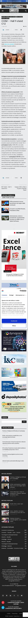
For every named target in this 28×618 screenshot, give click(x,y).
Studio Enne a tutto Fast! (16, 503)
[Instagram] (2, 595)
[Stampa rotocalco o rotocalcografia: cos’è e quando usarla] (5, 520)
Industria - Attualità (5, 18)
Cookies (8, 613)
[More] (21, 29)
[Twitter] (17, 595)
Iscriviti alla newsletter (16, 602)
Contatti (20, 613)
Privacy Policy (14, 613)
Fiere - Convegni (19, 16)
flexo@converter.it (9, 585)
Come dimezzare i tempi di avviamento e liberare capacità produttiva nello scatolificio (14, 442)
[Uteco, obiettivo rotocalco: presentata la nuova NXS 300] (5, 513)
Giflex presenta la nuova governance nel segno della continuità (17, 203)
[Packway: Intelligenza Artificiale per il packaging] (5, 479)
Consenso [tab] (4, 295)
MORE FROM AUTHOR (8, 197)
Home (2, 14)
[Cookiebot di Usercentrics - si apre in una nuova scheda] (20, 291)
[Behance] (6, 595)
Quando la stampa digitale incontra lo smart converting (12, 455)
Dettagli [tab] (11, 295)
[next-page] (15, 225)
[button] (2, 11)
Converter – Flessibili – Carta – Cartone (14, 14)
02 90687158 (15, 584)
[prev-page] (13, 225)
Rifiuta (14, 325)
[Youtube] (21, 595)
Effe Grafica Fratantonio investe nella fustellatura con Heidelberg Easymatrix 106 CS (14, 448)
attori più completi (9, 44)
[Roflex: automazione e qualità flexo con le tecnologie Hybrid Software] (5, 486)
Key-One (21, 616)
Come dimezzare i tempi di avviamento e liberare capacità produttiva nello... (18, 493)
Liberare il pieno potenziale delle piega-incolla (13, 460)
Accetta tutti (14, 320)
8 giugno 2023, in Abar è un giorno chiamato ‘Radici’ (21, 188)
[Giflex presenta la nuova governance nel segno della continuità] (5, 203)
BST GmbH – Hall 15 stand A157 (6, 187)
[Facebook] (14, 595)
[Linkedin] (10, 595)
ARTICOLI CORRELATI (8, 195)
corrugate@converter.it (20, 585)
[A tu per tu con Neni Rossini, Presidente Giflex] (5, 210)
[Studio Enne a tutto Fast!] (5, 505)
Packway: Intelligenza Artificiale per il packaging (13, 431)
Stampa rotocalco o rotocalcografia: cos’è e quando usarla (18, 520)
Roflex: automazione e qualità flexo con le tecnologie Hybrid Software (12, 436)
